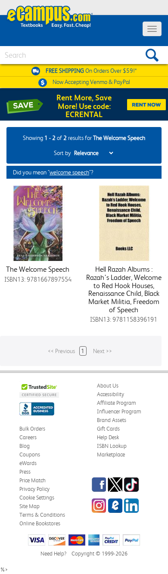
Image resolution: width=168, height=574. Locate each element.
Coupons (29, 454)
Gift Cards (108, 428)
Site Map (29, 506)
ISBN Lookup (112, 446)
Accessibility (110, 394)
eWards (28, 463)
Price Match (32, 480)
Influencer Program (119, 411)
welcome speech (69, 172)
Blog (24, 446)
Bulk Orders (32, 428)
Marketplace (111, 454)
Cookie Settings (36, 497)
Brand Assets (111, 420)
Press (25, 472)
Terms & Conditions (42, 515)
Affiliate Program (116, 403)
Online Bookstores (39, 523)
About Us (107, 385)
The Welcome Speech (37, 269)
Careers (28, 437)
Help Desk (108, 437)
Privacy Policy (34, 489)
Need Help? (53, 553)
